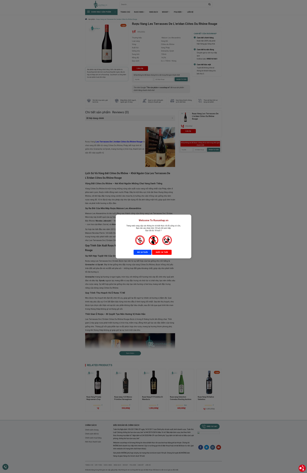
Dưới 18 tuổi (162, 252)
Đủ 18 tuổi (142, 252)
